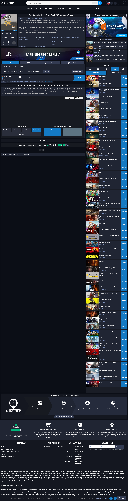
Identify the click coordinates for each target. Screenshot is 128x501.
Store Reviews (79, 456)
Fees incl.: (76, 71)
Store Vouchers (79, 446)
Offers (5, 66)
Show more (108, 39)
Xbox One (68, 37)
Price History (13, 66)
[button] (124, 3)
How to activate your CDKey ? (9, 453)
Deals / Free (78, 455)
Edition (22, 71)
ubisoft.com (38, 39)
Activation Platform (34, 71)
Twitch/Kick (47, 446)
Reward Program (79, 451)
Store (5, 71)
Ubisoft (37, 44)
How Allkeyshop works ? (8, 448)
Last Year (16, 130)
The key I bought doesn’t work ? (10, 451)
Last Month (36, 130)
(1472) (68, 145)
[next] (15, 30)
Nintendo (67, 461)
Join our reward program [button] (64, 416)
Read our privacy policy (102, 498)
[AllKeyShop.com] (7, 3)
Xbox (66, 451)
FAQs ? (3, 455)
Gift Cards (78, 453)
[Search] (100, 3)
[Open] (19, 3)
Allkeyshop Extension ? (7, 456)
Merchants (47, 448)
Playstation (68, 456)
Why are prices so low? (7, 449)
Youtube (60, 446)
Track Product (21, 134)
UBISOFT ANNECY (39, 42)
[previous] (2, 30)
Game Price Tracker (78, 448)
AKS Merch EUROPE (78, 464)
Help (122, 498)
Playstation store (40, 46)
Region (13, 71)
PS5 (64, 37)
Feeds (22, 66)
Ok (111, 498)
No (115, 498)
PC (66, 446)
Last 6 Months (26, 130)
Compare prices (47, 81)
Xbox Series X (75, 37)
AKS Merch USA (79, 461)
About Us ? (4, 446)
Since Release (7, 130)
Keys (46, 71)
